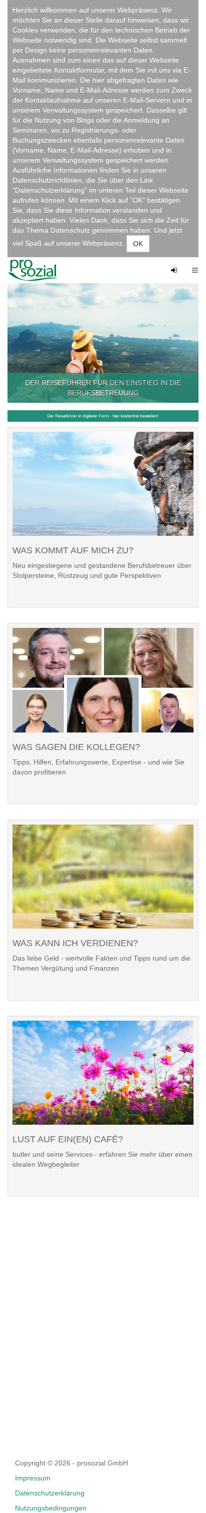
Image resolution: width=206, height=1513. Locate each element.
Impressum (32, 1478)
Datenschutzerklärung (49, 1493)
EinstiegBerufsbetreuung (37, 270)
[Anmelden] (174, 270)
